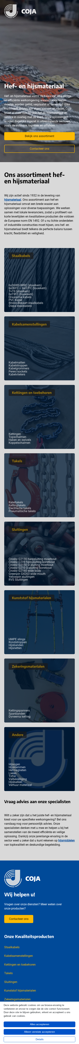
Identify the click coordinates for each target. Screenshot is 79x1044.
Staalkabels (21, 256)
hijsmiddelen (66, 840)
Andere (17, 735)
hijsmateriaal (12, 199)
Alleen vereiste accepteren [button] (39, 1031)
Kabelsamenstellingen (29, 324)
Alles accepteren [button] (39, 1024)
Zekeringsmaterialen (28, 666)
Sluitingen (20, 529)
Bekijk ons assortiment (39, 136)
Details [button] (40, 1039)
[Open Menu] (73, 11)
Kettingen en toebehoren (32, 392)
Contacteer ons (39, 148)
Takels (17, 461)
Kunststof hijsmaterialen (31, 598)
